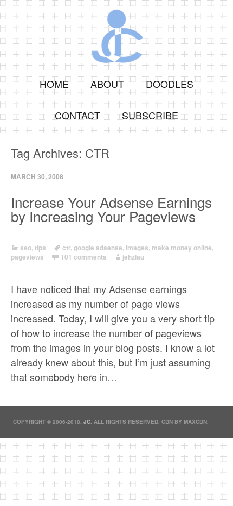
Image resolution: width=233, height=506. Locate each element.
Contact (77, 115)
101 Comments (84, 257)
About (107, 84)
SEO (25, 247)
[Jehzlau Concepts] (116, 32)
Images (137, 247)
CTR (66, 247)
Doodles (169, 84)
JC (86, 422)
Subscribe (150, 115)
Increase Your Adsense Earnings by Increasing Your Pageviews (111, 209)
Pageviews (27, 257)
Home (54, 84)
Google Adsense (98, 247)
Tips (40, 247)
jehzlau (133, 257)
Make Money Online (182, 247)
